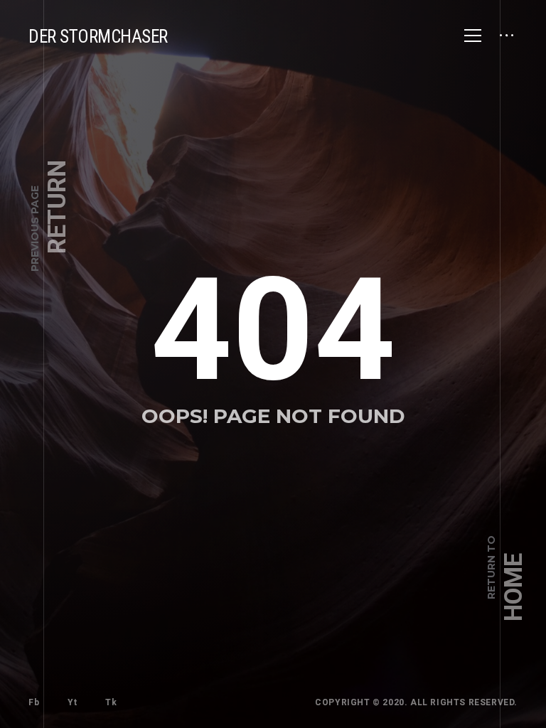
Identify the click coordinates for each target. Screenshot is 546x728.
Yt (72, 702)
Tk (111, 702)
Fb (33, 702)
